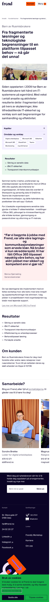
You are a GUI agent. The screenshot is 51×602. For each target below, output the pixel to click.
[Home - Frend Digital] (7, 3)
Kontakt (30, 4)
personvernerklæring (12, 590)
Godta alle (13, 597)
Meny (41, 4)
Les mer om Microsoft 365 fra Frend (19, 305)
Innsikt (4, 19)
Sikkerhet (38, 138)
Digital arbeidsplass (12, 138)
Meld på (40, 489)
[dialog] (24, 588)
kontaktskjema (35, 389)
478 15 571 (7, 459)
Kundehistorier (13, 19)
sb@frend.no (8, 462)
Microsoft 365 (27, 138)
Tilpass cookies (36, 597)
